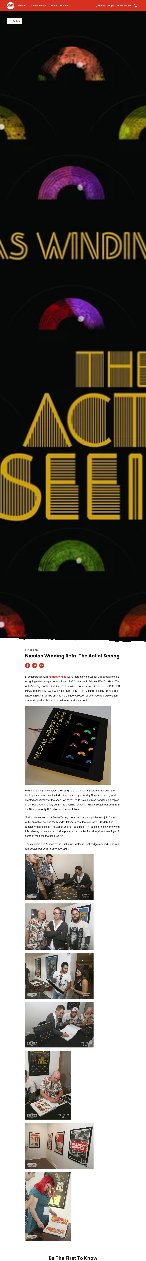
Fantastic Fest (57, 676)
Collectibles (37, 5)
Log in (111, 5)
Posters (64, 5)
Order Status (124, 5)
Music (52, 5)
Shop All (22, 5)
